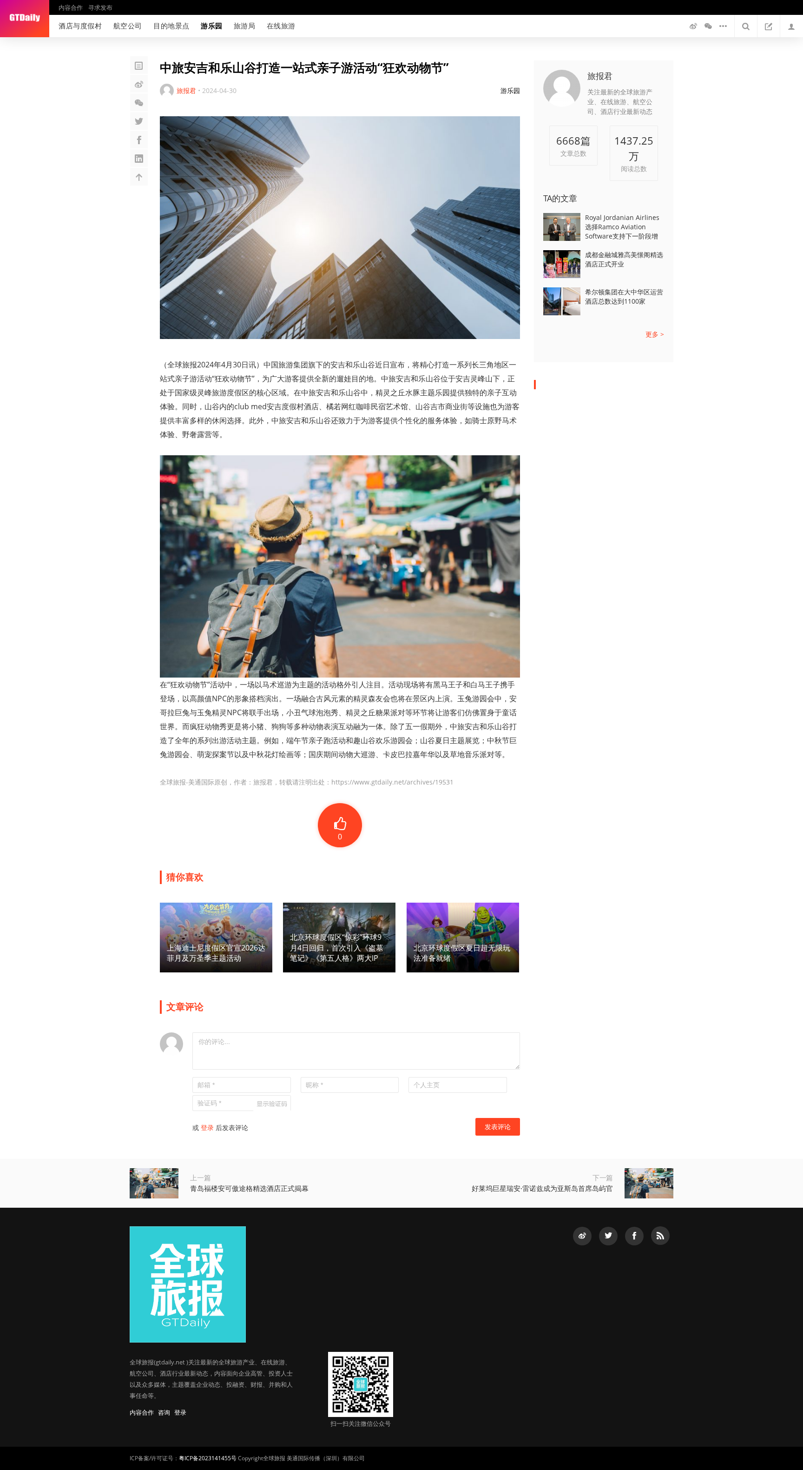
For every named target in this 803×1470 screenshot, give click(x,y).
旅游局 (245, 25)
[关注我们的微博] (693, 26)
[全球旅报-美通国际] (24, 18)
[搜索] (746, 26)
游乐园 (212, 25)
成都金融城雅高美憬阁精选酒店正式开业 (624, 259)
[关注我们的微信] (708, 26)
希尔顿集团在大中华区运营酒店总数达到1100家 (624, 296)
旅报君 (599, 75)
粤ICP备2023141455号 (208, 1458)
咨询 (164, 1412)
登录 (207, 1127)
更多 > (654, 334)
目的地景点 (171, 25)
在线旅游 (281, 25)
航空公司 (127, 25)
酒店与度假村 (80, 25)
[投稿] (768, 26)
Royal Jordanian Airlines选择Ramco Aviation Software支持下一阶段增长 (622, 227)
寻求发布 (100, 7)
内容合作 (71, 7)
